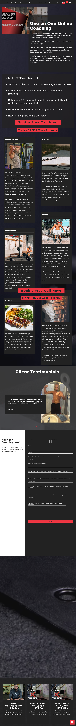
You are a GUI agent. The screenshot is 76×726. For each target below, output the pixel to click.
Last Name (54, 439)
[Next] (72, 403)
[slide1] (36, 426)
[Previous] (4, 403)
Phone (29, 450)
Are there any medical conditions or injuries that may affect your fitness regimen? (47, 494)
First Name (30, 439)
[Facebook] (2, 459)
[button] (11, 2)
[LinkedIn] (7, 459)
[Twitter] (4, 459)
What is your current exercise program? (37, 463)
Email (29, 445)
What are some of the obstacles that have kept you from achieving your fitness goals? (48, 471)
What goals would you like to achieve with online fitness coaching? (43, 456)
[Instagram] (9, 459)
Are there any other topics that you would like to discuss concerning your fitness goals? (45, 504)
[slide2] (39, 426)
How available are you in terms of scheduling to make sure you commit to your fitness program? (48, 487)
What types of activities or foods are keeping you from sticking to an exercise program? (48, 478)
